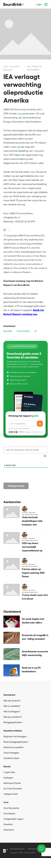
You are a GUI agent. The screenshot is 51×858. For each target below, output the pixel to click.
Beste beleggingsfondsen (16, 742)
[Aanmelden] (40, 424)
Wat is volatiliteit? (12, 706)
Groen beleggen (11, 753)
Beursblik (7, 331)
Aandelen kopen (11, 758)
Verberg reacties (16, 486)
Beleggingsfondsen (13, 722)
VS (35, 331)
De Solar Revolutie (13, 788)
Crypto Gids (9, 772)
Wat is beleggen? (12, 711)
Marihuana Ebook (12, 783)
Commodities (23, 331)
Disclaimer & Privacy (17, 848)
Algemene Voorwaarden (37, 848)
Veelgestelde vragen (13, 819)
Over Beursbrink (11, 808)
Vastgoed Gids (11, 794)
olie (19, 113)
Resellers (8, 824)
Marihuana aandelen (14, 747)
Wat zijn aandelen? (13, 717)
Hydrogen (8, 778)
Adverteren (9, 830)
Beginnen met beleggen (15, 736)
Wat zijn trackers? (12, 701)
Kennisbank (9, 813)
